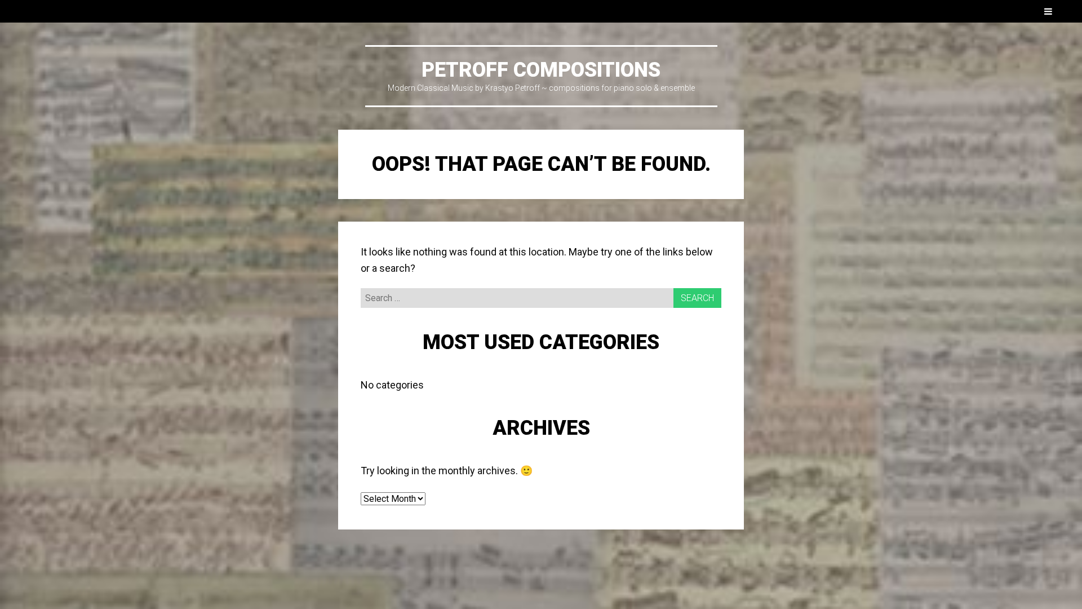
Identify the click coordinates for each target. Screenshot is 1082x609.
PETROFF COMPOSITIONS (541, 70)
